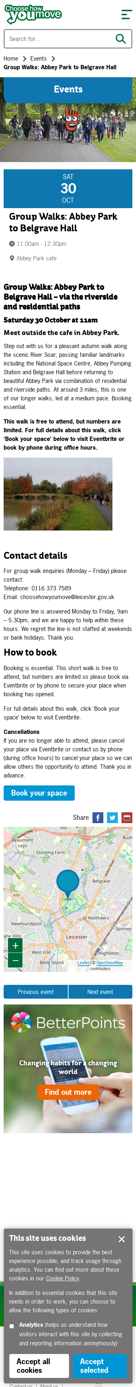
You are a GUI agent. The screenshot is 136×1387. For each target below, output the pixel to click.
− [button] (15, 960)
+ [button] (15, 945)
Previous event (36, 992)
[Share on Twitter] (112, 817)
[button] (126, 14)
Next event (100, 992)
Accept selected (121, 1239)
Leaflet (83, 962)
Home (11, 58)
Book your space (39, 793)
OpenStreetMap (109, 962)
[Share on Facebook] (97, 817)
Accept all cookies (33, 1366)
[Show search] (122, 39)
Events (38, 58)
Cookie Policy (62, 1278)
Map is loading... (67, 899)
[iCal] (126, 817)
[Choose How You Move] (59, 14)
